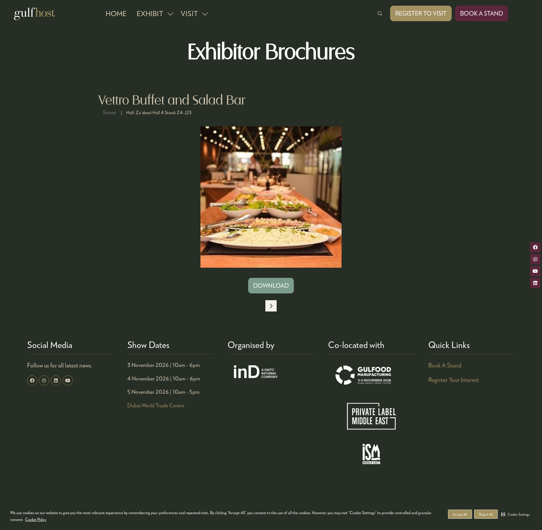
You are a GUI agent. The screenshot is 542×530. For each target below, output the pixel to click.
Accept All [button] (460, 514)
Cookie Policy (35, 519)
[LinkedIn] (56, 380)
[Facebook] (32, 380)
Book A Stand (444, 365)
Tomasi (109, 112)
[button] (515, 514)
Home (116, 13)
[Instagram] (44, 380)
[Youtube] (68, 380)
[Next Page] (271, 305)
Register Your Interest (453, 379)
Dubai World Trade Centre (155, 405)
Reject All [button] (486, 514)
